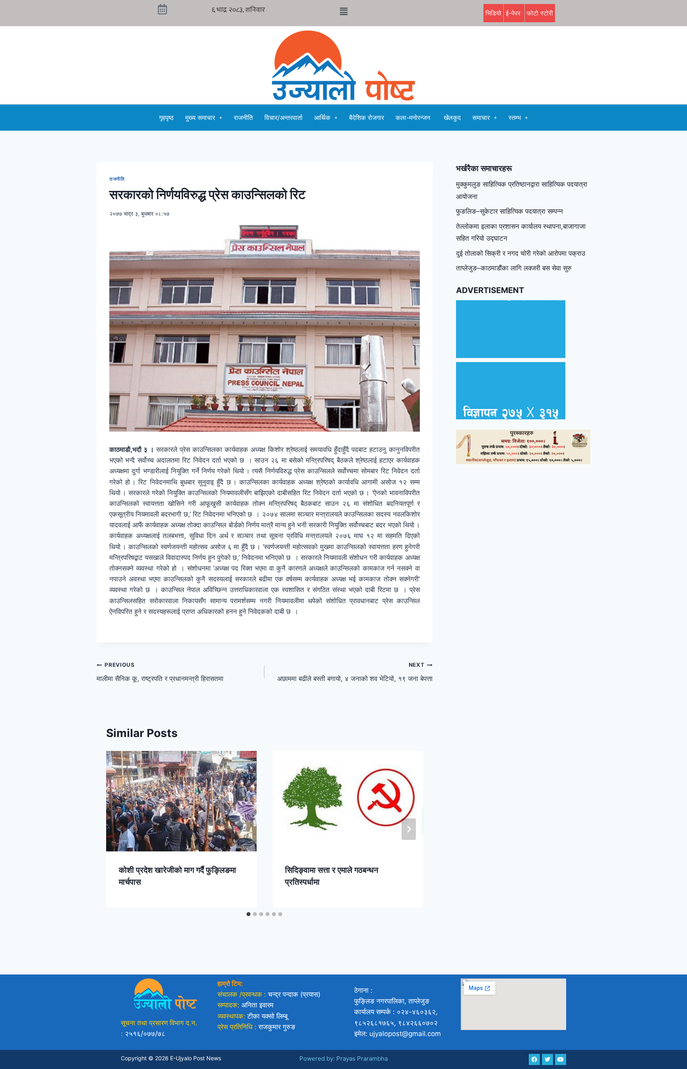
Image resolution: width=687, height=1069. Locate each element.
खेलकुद (452, 118)
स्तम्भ (514, 118)
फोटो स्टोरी (540, 13)
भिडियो (493, 13)
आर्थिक (322, 118)
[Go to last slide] (120, 829)
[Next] (409, 829)
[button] (343, 11)
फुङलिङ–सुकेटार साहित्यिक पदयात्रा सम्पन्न (509, 211)
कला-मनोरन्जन (414, 118)
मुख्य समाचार (200, 118)
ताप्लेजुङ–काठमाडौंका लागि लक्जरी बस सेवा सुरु (514, 268)
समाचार (481, 118)
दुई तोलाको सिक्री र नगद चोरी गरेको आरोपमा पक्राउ (520, 253)
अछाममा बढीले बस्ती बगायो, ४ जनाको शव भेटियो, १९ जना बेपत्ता (354, 672)
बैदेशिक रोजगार (366, 118)
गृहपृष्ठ (166, 118)
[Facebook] (534, 1059)
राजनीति (243, 118)
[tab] (248, 914)
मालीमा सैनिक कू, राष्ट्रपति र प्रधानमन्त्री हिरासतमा (160, 672)
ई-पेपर (514, 13)
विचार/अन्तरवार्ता (283, 118)
